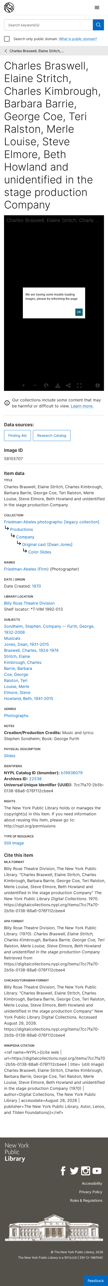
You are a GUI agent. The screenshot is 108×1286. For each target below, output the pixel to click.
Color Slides (39, 551)
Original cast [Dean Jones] (47, 544)
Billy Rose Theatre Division (29, 603)
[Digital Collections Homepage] (9, 8)
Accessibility (92, 1183)
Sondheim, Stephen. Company (32, 626)
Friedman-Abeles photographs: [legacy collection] (51, 521)
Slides (9, 755)
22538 (35, 778)
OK (79, 312)
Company (25, 536)
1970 (36, 586)
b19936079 (72, 772)
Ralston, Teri (15, 680)
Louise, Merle (16, 686)
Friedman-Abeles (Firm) (26, 568)
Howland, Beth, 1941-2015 (28, 698)
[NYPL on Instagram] (86, 1171)
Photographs (16, 715)
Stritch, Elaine (17, 656)
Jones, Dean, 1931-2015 (26, 644)
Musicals (12, 638)
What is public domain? (78, 39)
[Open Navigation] (97, 7)
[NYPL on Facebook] (63, 1171)
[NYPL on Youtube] (97, 1171)
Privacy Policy (90, 1192)
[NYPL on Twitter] (75, 1171)
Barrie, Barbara (18, 668)
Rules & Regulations (86, 1200)
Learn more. (82, 405)
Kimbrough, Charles (22, 662)
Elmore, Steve (17, 692)
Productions (21, 529)
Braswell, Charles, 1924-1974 (31, 650)
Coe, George (16, 674)
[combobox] (48, 24)
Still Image (14, 842)
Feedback (96, 1280)
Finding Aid (17, 435)
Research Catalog (51, 435)
